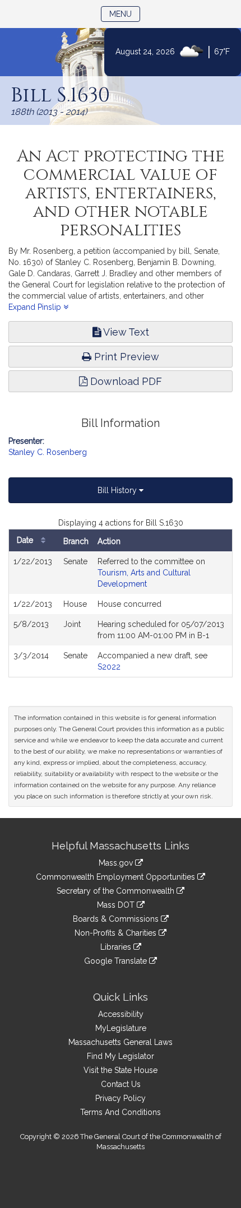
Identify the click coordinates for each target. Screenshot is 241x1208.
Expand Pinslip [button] (35, 307)
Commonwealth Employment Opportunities (116, 876)
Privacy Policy (120, 1098)
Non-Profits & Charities (117, 932)
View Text (125, 332)
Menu (124, 13)
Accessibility (120, 1014)
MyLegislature (120, 1028)
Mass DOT (117, 904)
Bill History (118, 490)
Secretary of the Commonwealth (117, 890)
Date (26, 540)
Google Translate (116, 960)
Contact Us (121, 1084)
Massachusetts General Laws (120, 1042)
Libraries (116, 946)
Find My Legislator (120, 1056)
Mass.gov (117, 862)
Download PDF (124, 381)
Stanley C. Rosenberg (47, 452)
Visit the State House (120, 1070)
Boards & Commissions (117, 918)
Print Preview (125, 357)
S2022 (109, 666)
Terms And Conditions (120, 1112)
